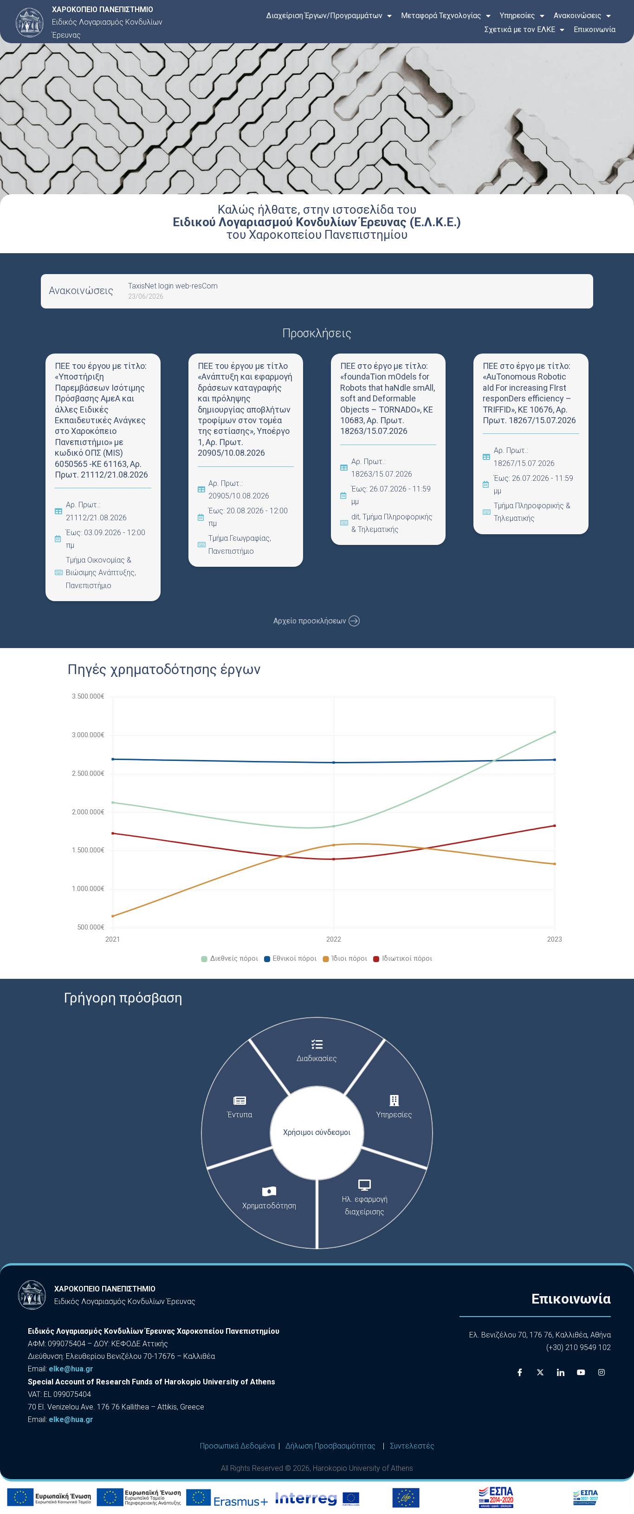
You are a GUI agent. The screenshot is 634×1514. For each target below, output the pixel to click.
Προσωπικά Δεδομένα (237, 1446)
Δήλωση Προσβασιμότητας (330, 1446)
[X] (540, 1372)
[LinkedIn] (561, 1372)
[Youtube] (581, 1372)
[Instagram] (601, 1372)
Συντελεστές (412, 1446)
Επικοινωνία (594, 29)
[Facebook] (520, 1372)
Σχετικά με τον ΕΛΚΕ (520, 29)
